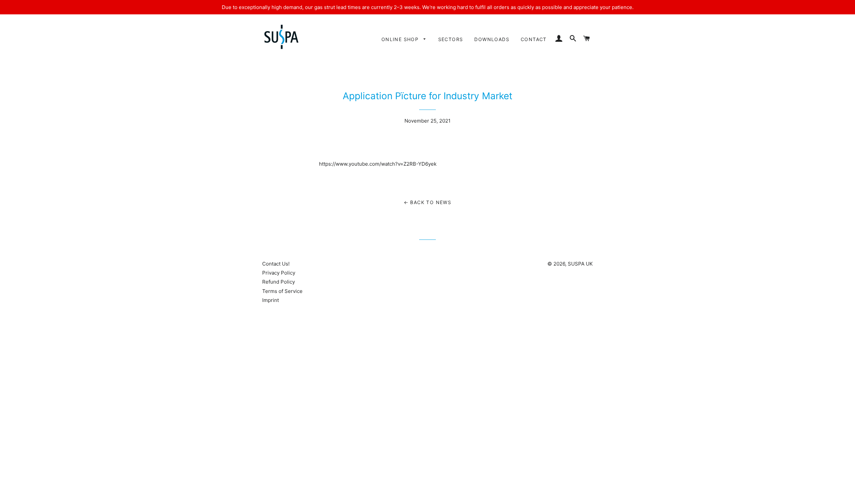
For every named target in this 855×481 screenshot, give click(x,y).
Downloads (491, 39)
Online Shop (400, 39)
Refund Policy (278, 282)
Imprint (270, 300)
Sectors (450, 39)
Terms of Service (282, 291)
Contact (534, 39)
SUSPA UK (580, 264)
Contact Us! (276, 264)
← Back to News (428, 202)
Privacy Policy (278, 273)
